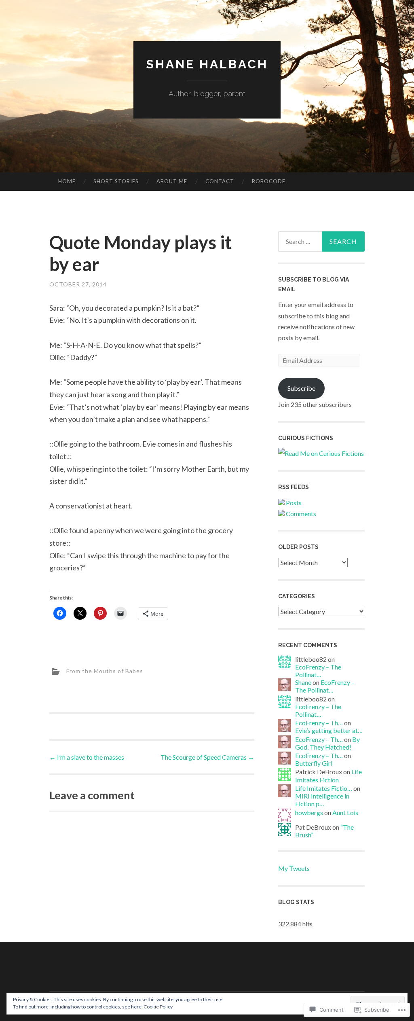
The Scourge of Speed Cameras (207, 757)
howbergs (309, 812)
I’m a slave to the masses (86, 757)
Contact (219, 181)
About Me (171, 181)
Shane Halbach (207, 64)
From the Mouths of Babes (104, 670)
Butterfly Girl (313, 763)
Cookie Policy (158, 1007)
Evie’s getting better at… (329, 730)
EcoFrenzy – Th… (319, 723)
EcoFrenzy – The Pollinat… (318, 670)
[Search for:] (321, 241)
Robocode (268, 181)
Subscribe (301, 388)
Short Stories (116, 181)
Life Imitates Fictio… (323, 788)
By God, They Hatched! (327, 743)
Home (67, 181)
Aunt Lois (345, 812)
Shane (303, 682)
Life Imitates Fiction (328, 775)
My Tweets (294, 868)
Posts (293, 502)
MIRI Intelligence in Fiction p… (322, 799)
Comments (300, 513)
